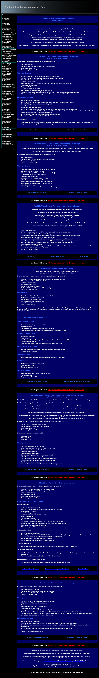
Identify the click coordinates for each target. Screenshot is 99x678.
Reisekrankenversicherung (9, 49)
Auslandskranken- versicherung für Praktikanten (6, 104)
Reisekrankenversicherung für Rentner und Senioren (9, 33)
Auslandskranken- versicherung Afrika (7, 130)
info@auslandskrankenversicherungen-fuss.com (66, 51)
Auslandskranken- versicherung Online (7, 126)
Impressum (5, 147)
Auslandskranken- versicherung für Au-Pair (8, 113)
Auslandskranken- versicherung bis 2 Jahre (8, 83)
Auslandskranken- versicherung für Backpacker (6, 60)
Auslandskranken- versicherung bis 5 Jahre (8, 90)
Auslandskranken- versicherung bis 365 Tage (8, 75)
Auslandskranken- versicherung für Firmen (8, 52)
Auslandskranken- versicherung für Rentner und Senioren (8, 29)
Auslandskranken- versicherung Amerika (7, 133)
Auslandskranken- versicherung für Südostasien (6, 65)
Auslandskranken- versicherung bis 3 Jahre (8, 87)
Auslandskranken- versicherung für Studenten (6, 100)
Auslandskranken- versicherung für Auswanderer (8, 18)
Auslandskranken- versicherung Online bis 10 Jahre (8, 95)
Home (3, 15)
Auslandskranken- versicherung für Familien (8, 43)
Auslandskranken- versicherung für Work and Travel (7, 109)
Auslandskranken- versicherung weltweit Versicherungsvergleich (8, 38)
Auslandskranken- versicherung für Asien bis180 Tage (8, 70)
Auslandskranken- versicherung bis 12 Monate (8, 79)
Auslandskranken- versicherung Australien (8, 140)
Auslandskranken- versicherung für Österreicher (6, 118)
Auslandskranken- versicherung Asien (7, 137)
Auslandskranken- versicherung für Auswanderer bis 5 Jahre (8, 24)
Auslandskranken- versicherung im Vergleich (8, 46)
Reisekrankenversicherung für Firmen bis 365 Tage (9, 56)
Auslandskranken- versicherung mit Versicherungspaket (7, 122)
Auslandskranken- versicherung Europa (7, 144)
